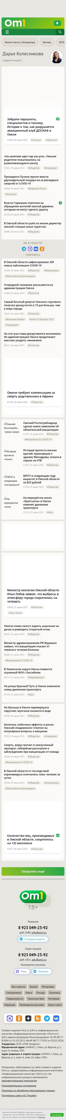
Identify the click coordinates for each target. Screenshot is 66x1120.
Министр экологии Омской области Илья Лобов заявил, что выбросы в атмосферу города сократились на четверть (33, 595)
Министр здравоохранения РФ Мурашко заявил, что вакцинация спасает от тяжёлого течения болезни (30, 646)
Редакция (9, 1004)
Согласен (57, 1114)
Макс (24, 971)
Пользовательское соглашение (19, 1085)
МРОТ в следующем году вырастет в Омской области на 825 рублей (41, 479)
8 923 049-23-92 (33, 928)
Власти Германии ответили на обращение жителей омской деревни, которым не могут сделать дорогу (29, 206)
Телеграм (43, 971)
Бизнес (34, 986)
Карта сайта (55, 1004)
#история (36, 140)
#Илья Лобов (15, 612)
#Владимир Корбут (15, 319)
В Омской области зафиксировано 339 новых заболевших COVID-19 (29, 263)
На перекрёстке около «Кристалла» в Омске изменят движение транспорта (37, 503)
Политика (54, 992)
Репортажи (48, 986)
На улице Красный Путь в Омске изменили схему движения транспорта (32, 687)
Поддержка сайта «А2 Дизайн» (19, 1095)
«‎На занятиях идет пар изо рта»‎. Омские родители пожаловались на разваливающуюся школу (30, 160)
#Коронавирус (51, 270)
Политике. (41, 1117)
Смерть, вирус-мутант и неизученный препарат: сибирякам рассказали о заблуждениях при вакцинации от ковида (31, 748)
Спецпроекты (13, 992)
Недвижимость (15, 998)
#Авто (50, 512)
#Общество (51, 140)
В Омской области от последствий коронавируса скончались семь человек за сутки (32, 774)
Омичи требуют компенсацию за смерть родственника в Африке (31, 394)
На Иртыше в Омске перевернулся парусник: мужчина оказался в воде (27, 709)
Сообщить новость (35, 939)
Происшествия (36, 998)
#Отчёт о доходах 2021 (41, 319)
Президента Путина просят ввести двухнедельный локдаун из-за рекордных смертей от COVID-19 (31, 180)
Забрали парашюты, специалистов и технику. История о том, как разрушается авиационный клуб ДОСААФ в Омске (30, 126)
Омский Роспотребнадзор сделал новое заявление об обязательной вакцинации (41, 426)
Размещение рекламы (32, 1004)
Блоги (29, 992)
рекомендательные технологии (19, 1080)
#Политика (10, 194)
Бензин (47, 42)
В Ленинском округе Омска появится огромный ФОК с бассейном (28, 671)
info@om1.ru (39, 932)
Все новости (18, 986)
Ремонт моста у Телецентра (20, 42)
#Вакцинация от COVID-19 (38, 439)
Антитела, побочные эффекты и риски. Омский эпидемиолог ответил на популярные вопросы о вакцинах (29, 728)
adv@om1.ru (39, 959)
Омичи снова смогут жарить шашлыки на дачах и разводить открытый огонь (31, 627)
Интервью (53, 998)
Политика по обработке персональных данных (28, 1090)
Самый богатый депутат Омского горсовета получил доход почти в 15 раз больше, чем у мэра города (32, 305)
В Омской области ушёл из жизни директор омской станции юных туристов (32, 225)
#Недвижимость (36, 677)
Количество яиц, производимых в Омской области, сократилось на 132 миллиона (30, 839)
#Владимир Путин (37, 188)
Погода (40, 992)
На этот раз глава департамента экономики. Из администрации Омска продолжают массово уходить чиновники (32, 337)
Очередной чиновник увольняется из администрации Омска (28, 286)
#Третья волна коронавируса (20, 276)
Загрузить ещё (33, 871)
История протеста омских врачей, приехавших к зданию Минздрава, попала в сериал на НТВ (42, 455)
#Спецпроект (50, 168)
